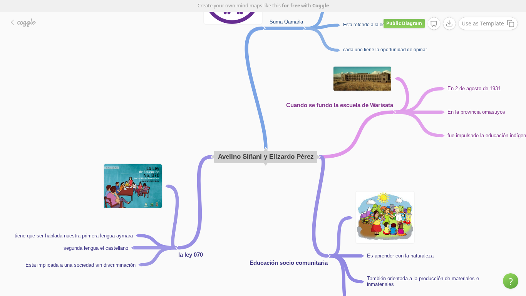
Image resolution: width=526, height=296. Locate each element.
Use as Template (483, 23)
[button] (510, 281)
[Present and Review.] (434, 24)
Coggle (320, 5)
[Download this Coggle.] (449, 23)
